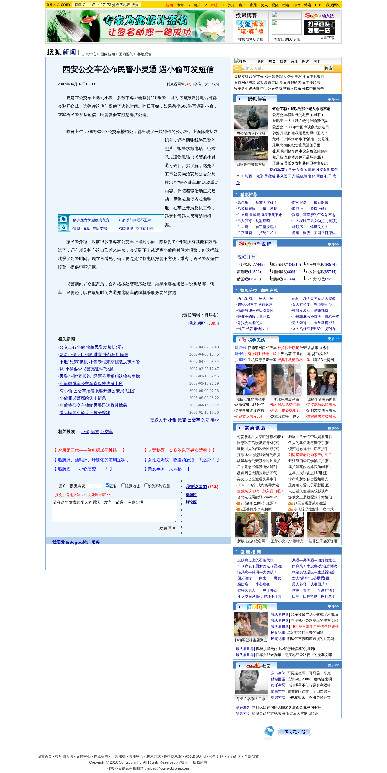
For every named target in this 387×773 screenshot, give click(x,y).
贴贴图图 (278, 679)
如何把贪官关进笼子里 (302, 145)
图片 (305, 61)
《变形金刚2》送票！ (259, 503)
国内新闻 (107, 54)
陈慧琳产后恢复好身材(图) (258, 443)
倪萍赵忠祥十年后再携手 (308, 449)
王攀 (276, 163)
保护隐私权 (173, 756)
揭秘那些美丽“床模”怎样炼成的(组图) (285, 649)
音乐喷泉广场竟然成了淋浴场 (314, 614)
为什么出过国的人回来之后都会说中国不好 (286, 707)
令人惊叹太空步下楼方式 (314, 509)
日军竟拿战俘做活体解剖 (257, 467)
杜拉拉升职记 (288, 348)
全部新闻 (234, 756)
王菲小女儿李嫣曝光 (287, 541)
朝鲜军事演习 (294, 76)
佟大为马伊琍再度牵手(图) (309, 443)
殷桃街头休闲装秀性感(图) (258, 449)
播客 (286, 5)
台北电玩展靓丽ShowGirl (257, 497)
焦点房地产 (121, 5)
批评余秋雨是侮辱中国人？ (306, 133)
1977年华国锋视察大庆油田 (306, 127)
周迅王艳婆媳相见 (285, 410)
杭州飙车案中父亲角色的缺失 (304, 151)
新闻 (261, 61)
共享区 (240, 360)
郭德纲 (313, 170)
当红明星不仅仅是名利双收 (309, 685)
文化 (311, 176)
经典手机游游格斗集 (294, 360)
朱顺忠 (277, 145)
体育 (180, 5)
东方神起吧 (314, 272)
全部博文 (251, 756)
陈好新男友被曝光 (321, 416)
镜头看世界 (280, 614)
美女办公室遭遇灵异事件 (257, 479)
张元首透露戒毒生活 (310, 503)
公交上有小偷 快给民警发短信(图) (91, 347)
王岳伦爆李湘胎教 (257, 509)
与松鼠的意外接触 (250, 134)
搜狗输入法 (64, 756)
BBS (318, 5)
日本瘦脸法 (311, 82)
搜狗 (134, 5)
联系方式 (153, 756)
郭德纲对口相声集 (262, 348)
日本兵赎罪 (315, 76)
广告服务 (118, 756)
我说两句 (333, 5)
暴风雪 (281, 176)
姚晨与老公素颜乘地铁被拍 (259, 461)
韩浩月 (277, 133)
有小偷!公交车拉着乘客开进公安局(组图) (98, 390)
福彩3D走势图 (322, 360)
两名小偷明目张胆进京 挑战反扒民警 (94, 354)
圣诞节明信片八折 (249, 416)
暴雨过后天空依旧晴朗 (300, 713)
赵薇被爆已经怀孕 (249, 404)
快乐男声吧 (314, 265)
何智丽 (246, 176)
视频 (275, 5)
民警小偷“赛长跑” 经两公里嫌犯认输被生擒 (100, 376)
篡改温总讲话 (267, 82)
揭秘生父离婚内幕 (321, 399)
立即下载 (327, 38)
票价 (320, 176)
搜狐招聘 (101, 756)
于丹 (291, 176)
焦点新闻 (278, 673)
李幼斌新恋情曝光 (321, 404)
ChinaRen (91, 5)
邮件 (297, 5)
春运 (303, 170)
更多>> (333, 99)
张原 (276, 151)
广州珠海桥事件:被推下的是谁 (305, 139)
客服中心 (136, 756)
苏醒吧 (242, 272)
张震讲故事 (309, 348)
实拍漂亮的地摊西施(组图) (309, 467)
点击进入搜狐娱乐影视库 (308, 491)
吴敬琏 (270, 176)
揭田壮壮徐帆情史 (250, 399)
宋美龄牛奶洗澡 (246, 88)
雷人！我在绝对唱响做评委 (306, 121)
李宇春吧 (278, 265)
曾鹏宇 (277, 121)
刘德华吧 (278, 272)
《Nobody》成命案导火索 (258, 485)
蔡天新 (277, 157)
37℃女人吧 (314, 279)
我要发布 (60, 542)
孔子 (328, 176)
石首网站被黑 (245, 82)
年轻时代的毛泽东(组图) (303, 115)
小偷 (85, 431)
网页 (272, 61)
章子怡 (293, 170)
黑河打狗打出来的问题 (305, 633)
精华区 (191, 495)
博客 (307, 5)
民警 (95, 431)
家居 (253, 5)
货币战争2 (320, 354)
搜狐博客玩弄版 (251, 39)
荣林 (276, 139)
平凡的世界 (302, 354)
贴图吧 (242, 279)
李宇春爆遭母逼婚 (249, 410)
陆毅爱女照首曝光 (321, 410)
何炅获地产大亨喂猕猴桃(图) (260, 437)
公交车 (106, 431)
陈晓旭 (301, 176)
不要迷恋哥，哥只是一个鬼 (309, 673)
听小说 (240, 354)
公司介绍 (216, 756)
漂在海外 (243, 707)
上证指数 (244, 265)
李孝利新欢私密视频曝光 (308, 479)
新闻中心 (89, 54)
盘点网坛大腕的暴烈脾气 (257, 473)
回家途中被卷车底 (250, 164)
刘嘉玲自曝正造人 (285, 416)
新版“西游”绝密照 (251, 541)
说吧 (316, 61)
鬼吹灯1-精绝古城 (262, 354)
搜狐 (78, 5)
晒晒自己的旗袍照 (266, 713)
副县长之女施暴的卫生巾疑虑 (304, 163)
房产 (242, 5)
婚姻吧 (276, 279)
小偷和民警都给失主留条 (83, 398)
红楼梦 (324, 348)
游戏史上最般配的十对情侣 (310, 497)
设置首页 (44, 756)
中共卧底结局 (271, 88)
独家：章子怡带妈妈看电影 (310, 437)
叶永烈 (258, 176)
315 (323, 170)
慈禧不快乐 (292, 88)
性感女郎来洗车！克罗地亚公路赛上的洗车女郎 (294, 655)
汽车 (231, 5)
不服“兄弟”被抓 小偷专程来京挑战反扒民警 (100, 361)
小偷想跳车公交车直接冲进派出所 (91, 383)
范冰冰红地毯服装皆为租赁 (259, 455)
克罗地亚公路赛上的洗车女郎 (314, 620)
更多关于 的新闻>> (184, 419)
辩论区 (191, 502)
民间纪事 (278, 633)
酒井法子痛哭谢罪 (323, 541)
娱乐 (197, 5)
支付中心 (83, 756)
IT (222, 5)
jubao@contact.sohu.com (168, 768)
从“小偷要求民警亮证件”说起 (86, 369)
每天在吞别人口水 (250, 699)
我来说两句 (176, 84)
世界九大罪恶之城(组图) (307, 473)
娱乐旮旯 (278, 685)
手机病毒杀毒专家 (262, 360)
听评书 (240, 348)
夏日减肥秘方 (290, 82)
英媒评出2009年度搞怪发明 (309, 679)
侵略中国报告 (313, 88)
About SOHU (195, 756)
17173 (106, 5)
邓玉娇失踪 (274, 76)
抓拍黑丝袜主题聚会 (251, 640)
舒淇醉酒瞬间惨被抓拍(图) (309, 461)
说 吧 (266, 244)
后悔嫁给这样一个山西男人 (309, 691)
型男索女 (278, 697)
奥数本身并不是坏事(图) (303, 157)
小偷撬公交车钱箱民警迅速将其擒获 (93, 405)
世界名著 (284, 354)
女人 (264, 5)
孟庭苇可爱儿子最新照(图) (309, 485)
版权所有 (200, 762)
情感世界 (278, 691)
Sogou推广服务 (84, 542)
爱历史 (277, 115)
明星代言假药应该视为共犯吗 (310, 639)
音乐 (294, 61)
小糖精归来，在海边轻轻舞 (309, 697)
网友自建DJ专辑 (287, 39)
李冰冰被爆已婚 (286, 399)
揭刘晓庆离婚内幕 (285, 404)
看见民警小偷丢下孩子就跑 (85, 412)
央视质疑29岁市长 (249, 76)
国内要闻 (126, 54)
